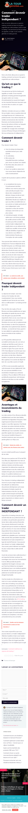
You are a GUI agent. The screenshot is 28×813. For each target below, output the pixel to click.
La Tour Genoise (8, 800)
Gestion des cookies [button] (6, 810)
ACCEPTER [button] (15, 809)
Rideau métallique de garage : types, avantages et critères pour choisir (12, 789)
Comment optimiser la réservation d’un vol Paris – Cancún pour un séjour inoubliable (13, 743)
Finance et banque (9, 660)
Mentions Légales (11, 798)
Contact (19, 798)
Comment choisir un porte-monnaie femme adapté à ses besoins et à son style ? (12, 755)
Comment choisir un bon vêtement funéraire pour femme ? (10, 776)
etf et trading (21, 599)
